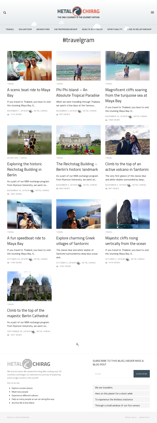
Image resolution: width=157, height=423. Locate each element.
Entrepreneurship (65, 29)
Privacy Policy (131, 417)
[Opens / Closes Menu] (152, 12)
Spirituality (115, 29)
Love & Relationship (139, 29)
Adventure (43, 29)
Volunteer (25, 29)
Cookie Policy (144, 417)
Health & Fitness (92, 29)
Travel (10, 29)
